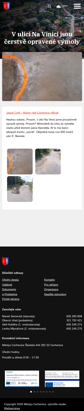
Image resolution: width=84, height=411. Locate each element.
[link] (14, 112)
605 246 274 (74, 324)
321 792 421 (74, 320)
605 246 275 (74, 328)
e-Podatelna (9, 294)
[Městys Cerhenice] (7, 6)
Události (7, 284)
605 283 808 (74, 316)
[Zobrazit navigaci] (77, 6)
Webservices (12, 408)
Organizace (51, 289)
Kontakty (49, 279)
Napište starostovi (55, 294)
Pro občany (51, 284)
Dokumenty (9, 289)
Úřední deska (10, 279)
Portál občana (10, 298)
